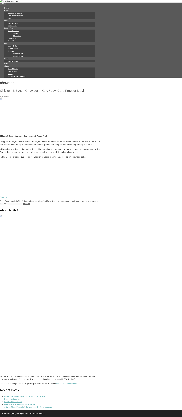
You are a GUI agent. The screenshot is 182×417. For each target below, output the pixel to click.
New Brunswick (13, 31)
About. (6, 66)
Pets (9, 18)
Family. (7, 10)
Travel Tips (12, 38)
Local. (6, 58)
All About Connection (15, 13)
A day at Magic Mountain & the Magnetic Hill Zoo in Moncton (28, 407)
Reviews (11, 51)
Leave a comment (91, 201)
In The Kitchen (21, 201)
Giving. (10, 74)
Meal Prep (47, 201)
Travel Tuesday (13, 41)
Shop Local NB (13, 61)
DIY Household (13, 48)
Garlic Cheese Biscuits (13, 402)
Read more (4, 197)
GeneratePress (39, 413)
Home (6, 8)
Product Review (18, 53)
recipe (82, 201)
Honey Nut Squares (12, 399)
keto (77, 201)
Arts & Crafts (12, 46)
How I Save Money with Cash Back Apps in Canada (24, 396)
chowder (61, 201)
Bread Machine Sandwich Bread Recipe (19, 404)
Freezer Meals (13, 23)
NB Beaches (17, 36)
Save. (6, 64)
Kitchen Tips (12, 26)
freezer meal (70, 201)
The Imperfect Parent (15, 15)
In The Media (12, 71)
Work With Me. (13, 69)
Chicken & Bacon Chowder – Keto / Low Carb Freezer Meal (42, 90)
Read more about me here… (67, 384)
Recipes (55, 201)
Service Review (18, 56)
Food (6, 21)
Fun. (6, 43)
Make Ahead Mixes (35, 201)
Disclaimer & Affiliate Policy (17, 76)
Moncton (15, 33)
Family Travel (9, 28)
